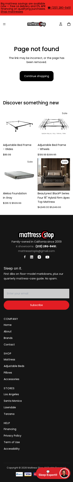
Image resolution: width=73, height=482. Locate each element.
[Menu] (4, 24)
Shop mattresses (12, 11)
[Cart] (69, 24)
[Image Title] (25, 256)
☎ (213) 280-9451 (59, 8)
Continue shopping (36, 76)
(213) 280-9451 (46, 246)
